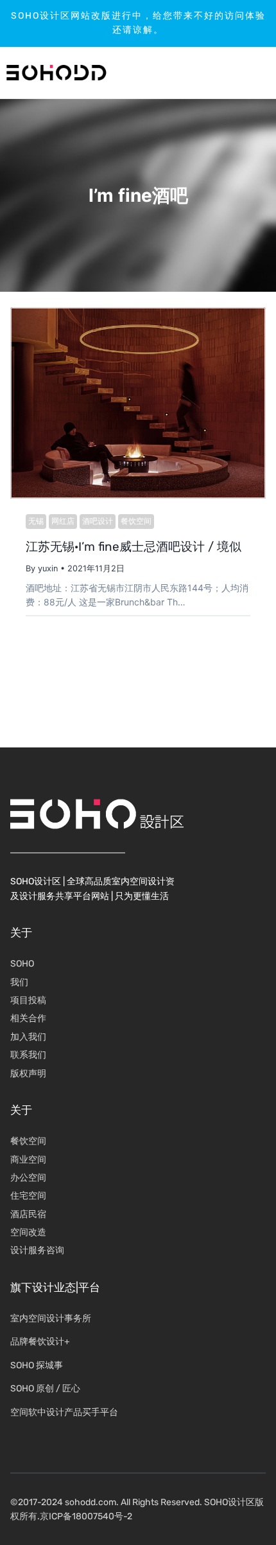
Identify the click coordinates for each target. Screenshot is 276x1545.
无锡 (36, 521)
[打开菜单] (228, 72)
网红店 (62, 521)
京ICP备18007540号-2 (86, 1516)
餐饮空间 (136, 521)
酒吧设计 (97, 521)
